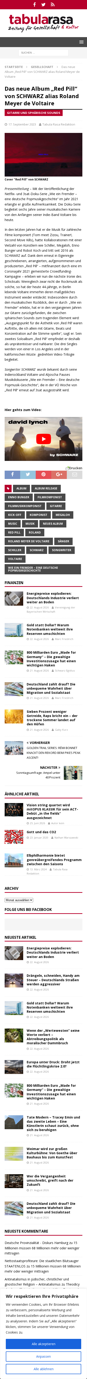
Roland (35, 532)
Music (12, 524)
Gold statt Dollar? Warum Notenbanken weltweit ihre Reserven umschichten (50, 629)
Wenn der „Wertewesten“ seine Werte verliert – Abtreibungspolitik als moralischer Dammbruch (53, 1036)
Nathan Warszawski (66, 837)
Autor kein (57, 823)
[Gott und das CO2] (14, 837)
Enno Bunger (18, 497)
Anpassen (43, 1356)
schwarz (37, 550)
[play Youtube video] (43, 439)
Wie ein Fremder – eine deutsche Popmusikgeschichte (33, 569)
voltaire (15, 559)
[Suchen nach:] (43, 52)
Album (21, 488)
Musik (30, 524)
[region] (43, 1334)
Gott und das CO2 (41, 832)
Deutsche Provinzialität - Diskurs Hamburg (36, 1243)
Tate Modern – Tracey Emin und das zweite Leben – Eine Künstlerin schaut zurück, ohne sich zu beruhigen (53, 1123)
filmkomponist (50, 497)
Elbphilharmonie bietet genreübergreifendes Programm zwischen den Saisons (54, 859)
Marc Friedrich (64, 639)
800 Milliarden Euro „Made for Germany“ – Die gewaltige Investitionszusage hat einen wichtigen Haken (51, 658)
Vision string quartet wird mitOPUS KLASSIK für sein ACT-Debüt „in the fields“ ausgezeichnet (52, 811)
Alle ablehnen (44, 1369)
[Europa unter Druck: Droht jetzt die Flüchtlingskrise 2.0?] (14, 1067)
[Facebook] (34, 4)
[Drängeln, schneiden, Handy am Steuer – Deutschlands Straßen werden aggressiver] (14, 980)
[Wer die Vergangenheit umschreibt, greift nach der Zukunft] (14, 1181)
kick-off (14, 515)
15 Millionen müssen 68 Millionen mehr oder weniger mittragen (42, 1248)
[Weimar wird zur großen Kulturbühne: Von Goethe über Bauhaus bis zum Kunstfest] (14, 1154)
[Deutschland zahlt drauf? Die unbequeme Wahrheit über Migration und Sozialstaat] (14, 689)
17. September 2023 (22, 124)
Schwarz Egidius (65, 670)
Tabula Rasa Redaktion (58, 124)
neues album (53, 524)
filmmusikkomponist (25, 506)
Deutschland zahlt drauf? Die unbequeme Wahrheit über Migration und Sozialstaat (51, 688)
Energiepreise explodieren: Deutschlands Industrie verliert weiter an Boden (53, 597)
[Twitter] (43, 4)
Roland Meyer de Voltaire (28, 541)
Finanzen (14, 582)
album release (46, 488)
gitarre (56, 506)
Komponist (38, 515)
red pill (14, 532)
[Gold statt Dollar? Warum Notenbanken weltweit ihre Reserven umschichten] (14, 630)
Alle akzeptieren (43, 1344)
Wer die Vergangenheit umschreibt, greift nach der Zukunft (50, 1180)
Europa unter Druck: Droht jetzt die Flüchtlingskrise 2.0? (53, 1064)
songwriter (61, 550)
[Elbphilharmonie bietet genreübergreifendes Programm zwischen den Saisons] (14, 860)
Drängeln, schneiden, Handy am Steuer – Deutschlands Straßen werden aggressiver (53, 979)
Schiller (14, 550)
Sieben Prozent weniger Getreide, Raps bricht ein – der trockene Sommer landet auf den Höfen (52, 717)
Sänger (63, 541)
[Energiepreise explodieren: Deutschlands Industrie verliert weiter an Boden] (14, 598)
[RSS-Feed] (52, 4)
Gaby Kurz (61, 729)
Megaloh (63, 515)
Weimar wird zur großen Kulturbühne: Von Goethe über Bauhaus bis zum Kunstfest (52, 1153)
